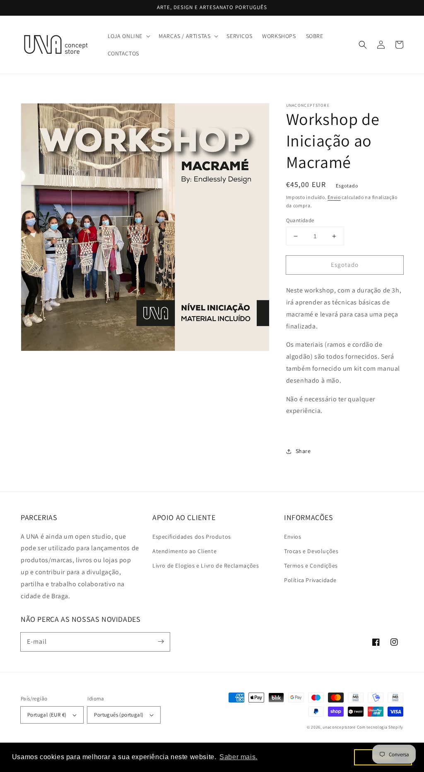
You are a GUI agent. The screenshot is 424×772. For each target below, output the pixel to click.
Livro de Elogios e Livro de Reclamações (205, 565)
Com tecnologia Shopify (380, 727)
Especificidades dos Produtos (191, 536)
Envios (292, 536)
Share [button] (303, 451)
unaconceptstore (339, 727)
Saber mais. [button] (238, 756)
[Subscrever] (161, 642)
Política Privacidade (310, 580)
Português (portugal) (118, 714)
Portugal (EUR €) (46, 714)
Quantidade (300, 220)
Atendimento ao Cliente (184, 551)
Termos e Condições (311, 565)
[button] (128, 36)
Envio (334, 197)
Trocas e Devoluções (311, 551)
